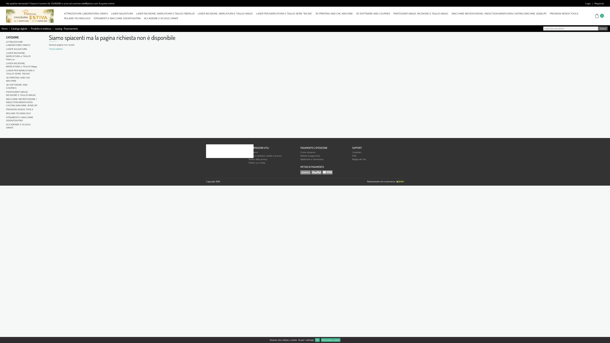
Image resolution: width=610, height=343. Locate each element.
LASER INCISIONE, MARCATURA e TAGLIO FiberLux (165, 13)
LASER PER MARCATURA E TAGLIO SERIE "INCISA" (284, 13)
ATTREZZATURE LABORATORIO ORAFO (86, 13)
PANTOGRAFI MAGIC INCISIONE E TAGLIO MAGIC (420, 13)
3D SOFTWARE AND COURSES (373, 13)
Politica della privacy (258, 159)
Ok (317, 340)
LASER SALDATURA (122, 13)
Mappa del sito (359, 159)
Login (588, 3)
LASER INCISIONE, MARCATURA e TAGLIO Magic (225, 13)
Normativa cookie (330, 340)
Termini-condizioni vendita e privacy (265, 156)
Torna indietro (56, 49)
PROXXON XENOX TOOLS (564, 13)
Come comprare (307, 152)
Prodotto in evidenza (41, 28)
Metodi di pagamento (310, 156)
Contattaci (356, 152)
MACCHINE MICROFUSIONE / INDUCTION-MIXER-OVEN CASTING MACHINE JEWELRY (499, 13)
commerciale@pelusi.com (85, 3)
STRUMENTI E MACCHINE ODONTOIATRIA (117, 18)
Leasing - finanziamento (66, 28)
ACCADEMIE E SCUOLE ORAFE (161, 18)
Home (4, 28)
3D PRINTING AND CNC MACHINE (334, 13)
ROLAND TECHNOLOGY (77, 18)
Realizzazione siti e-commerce (381, 181)
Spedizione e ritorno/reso (311, 159)
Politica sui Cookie (257, 163)
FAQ (354, 156)
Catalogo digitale (19, 28)
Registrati (599, 3)
